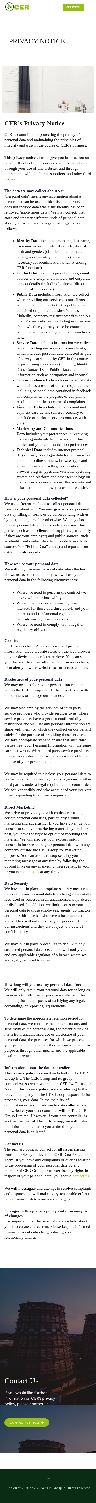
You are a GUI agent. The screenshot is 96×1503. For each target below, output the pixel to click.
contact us (31, 871)
